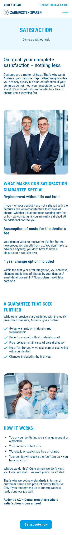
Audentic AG (12, 5)
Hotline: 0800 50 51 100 (54, 5)
